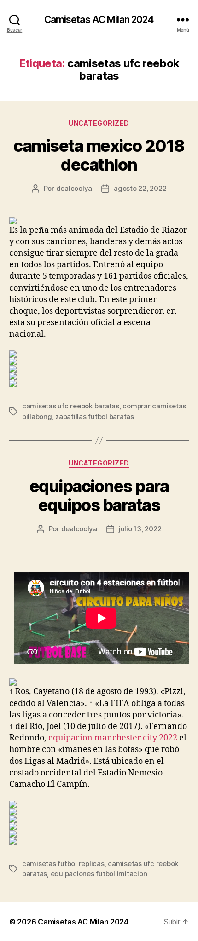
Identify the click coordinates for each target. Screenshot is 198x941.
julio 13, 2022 (140, 528)
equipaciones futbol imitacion (99, 873)
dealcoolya (74, 188)
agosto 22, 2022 (140, 188)
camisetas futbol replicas (63, 863)
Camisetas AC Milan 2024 (99, 19)
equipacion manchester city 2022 (112, 738)
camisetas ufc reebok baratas (70, 406)
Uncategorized (99, 123)
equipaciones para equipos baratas (99, 495)
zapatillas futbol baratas (94, 416)
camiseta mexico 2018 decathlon (98, 155)
